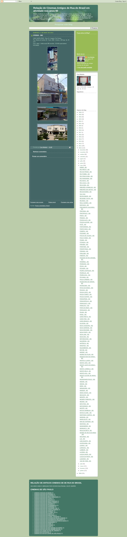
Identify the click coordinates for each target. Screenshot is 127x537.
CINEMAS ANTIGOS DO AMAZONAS (44, 515)
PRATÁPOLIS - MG (85, 213)
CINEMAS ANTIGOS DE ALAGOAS (44, 495)
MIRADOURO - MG (85, 388)
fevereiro (82, 468)
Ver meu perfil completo (85, 67)
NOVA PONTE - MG (85, 332)
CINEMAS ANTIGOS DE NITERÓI (43, 504)
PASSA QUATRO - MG (86, 296)
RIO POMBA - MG (85, 174)
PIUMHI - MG (83, 240)
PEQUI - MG (83, 266)
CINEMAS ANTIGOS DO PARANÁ (43, 525)
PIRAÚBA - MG (84, 244)
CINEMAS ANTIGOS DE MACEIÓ (43, 499)
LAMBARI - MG (84, 450)
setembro (83, 156)
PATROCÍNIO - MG (85, 285)
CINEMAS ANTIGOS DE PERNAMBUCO (45, 505)
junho (81, 163)
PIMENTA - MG (84, 255)
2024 (80, 117)
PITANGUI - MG (84, 242)
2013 (80, 141)
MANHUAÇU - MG (85, 428)
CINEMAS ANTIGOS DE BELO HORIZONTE (46, 497)
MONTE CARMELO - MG (87, 369)
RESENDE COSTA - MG (86, 198)
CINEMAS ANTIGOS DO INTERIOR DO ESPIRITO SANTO (50, 521)
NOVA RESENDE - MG (86, 330)
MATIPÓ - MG (83, 408)
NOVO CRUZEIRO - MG (86, 325)
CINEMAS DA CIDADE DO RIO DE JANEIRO (46, 530)
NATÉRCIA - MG (84, 343)
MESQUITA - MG (84, 395)
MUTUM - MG (83, 350)
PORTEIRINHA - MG (85, 227)
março (82, 466)
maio (81, 165)
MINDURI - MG (84, 390)
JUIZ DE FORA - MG (85, 461)
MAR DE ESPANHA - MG (87, 421)
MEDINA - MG (83, 401)
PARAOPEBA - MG (85, 299)
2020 (80, 125)
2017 (80, 132)
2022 (80, 121)
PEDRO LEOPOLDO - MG (87, 270)
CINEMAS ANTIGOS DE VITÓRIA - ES (45, 512)
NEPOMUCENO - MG (86, 339)
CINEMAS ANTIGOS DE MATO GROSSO (45, 501)
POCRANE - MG (84, 233)
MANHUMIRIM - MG (85, 426)
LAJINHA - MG (84, 452)
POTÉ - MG (83, 224)
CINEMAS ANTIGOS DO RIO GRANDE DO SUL (47, 529)
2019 (80, 128)
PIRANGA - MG (84, 251)
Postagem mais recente (36, 202)
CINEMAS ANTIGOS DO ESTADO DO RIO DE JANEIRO (49, 518)
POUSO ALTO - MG (85, 220)
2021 (80, 123)
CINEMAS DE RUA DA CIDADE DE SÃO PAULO (47, 533)
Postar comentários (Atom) (42, 205)
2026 (80, 112)
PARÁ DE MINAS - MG (86, 308)
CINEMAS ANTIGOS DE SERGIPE (43, 511)
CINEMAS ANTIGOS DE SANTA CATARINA (46, 509)
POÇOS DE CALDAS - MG (87, 235)
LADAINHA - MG (84, 459)
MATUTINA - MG (84, 404)
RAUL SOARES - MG (85, 203)
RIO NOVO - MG (84, 180)
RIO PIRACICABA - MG (86, 176)
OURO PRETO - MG (85, 316)
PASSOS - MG (84, 290)
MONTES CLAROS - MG (86, 360)
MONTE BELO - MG (85, 371)
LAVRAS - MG (84, 445)
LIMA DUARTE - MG (85, 441)
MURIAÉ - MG (84, 352)
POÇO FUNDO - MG (85, 238)
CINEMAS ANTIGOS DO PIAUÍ (42, 526)
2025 (80, 114)
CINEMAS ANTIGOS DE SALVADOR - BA (45, 508)
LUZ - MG (82, 439)
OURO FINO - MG (85, 319)
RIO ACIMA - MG (84, 185)
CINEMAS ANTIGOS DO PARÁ (42, 523)
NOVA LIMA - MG (84, 334)
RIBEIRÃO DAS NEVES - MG (88, 189)
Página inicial (52, 202)
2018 (80, 130)
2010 (80, 148)
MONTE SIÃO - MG (85, 363)
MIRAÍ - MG (83, 386)
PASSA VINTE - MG (85, 292)
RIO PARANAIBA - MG (86, 178)
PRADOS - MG (84, 218)
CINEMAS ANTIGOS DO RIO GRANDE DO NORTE (48, 528)
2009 (80, 473)
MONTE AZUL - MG (85, 373)
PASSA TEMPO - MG (86, 294)
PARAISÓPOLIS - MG (86, 301)
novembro (83, 152)
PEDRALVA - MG (84, 273)
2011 (80, 145)
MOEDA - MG (83, 384)
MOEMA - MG (83, 381)
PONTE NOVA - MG (85, 229)
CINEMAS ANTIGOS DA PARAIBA (43, 494)
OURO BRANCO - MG (86, 321)
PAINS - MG (83, 314)
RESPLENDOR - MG (85, 196)
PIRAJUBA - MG (84, 253)
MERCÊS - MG (84, 397)
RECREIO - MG (84, 200)
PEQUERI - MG (84, 268)
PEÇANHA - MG (84, 277)
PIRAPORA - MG (84, 246)
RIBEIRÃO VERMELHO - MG (88, 187)
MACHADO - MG (84, 436)
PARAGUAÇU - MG (85, 303)
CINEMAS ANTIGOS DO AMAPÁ (43, 514)
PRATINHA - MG (84, 211)
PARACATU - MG (84, 305)
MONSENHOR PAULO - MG (87, 379)
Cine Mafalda (90, 57)
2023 (80, 119)
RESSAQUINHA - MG (86, 192)
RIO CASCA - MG (84, 183)
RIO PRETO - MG (85, 169)
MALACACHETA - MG (86, 430)
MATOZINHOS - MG (85, 406)
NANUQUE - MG (84, 345)
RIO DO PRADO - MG (86, 172)
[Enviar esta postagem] (70, 147)
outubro (82, 154)
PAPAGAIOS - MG (85, 310)
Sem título (82, 194)
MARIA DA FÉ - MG (85, 419)
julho (81, 161)
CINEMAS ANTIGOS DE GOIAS (43, 498)
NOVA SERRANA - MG (86, 328)
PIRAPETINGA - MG (85, 249)
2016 (80, 134)
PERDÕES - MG (84, 262)
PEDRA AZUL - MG (85, 275)
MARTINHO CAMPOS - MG (87, 415)
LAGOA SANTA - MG (85, 454)
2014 (80, 139)
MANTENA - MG (84, 424)
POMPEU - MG (84, 231)
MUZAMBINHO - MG (85, 348)
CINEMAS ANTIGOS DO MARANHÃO (44, 522)
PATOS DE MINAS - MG (86, 288)
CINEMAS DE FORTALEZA (41, 532)
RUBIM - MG (83, 167)
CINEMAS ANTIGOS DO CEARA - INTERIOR (46, 516)
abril (81, 464)
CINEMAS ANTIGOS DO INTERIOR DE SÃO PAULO (48, 519)
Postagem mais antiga (67, 202)
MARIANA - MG (84, 417)
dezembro (83, 150)
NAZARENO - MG (85, 341)
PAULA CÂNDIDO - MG (86, 279)
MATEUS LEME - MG (86, 412)
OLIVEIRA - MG (84, 323)
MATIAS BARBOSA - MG (87, 410)
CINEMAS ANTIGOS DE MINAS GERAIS (45, 502)
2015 (80, 137)
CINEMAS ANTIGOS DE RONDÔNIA (44, 506)
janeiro (82, 470)
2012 (80, 143)
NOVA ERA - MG (84, 336)
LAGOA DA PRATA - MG (86, 456)
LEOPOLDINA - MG (85, 443)
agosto (82, 158)
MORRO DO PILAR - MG (86, 354)
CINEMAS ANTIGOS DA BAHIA (43, 492)
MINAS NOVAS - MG (85, 393)
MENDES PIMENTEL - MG (87, 399)
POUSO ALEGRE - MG (86, 222)
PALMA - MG (83, 312)
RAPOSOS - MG (84, 205)
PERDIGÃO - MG (84, 264)
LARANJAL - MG (84, 447)
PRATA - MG (83, 215)
